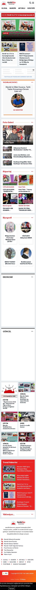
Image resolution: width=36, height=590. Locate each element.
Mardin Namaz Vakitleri (11, 543)
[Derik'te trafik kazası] (26, 416)
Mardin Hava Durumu (10, 541)
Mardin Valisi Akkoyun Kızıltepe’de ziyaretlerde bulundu (24, 399)
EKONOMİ (8, 277)
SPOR (28, 562)
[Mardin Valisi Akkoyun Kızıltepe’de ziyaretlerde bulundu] (26, 387)
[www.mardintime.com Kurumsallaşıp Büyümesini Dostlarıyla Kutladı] (7, 156)
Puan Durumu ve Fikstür (11, 548)
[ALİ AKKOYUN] (18, 100)
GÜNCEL (7, 331)
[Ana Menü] (33, 3)
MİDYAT (21, 562)
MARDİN (13, 8)
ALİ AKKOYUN (18, 110)
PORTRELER (6, 564)
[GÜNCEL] (32, 331)
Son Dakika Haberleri (10, 552)
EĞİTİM (5, 400)
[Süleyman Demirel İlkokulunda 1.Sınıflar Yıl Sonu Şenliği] (7, 149)
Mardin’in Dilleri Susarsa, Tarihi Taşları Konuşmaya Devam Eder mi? (18, 89)
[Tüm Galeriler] (32, 122)
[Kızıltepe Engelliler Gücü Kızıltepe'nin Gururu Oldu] (7, 163)
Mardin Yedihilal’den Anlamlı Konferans (9, 427)
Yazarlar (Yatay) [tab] (10, 82)
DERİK (22, 423)
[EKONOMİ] (32, 277)
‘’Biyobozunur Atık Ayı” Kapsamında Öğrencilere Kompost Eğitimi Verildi (9, 405)
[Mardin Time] (8, 3)
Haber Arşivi (8, 554)
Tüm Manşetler (8, 550)
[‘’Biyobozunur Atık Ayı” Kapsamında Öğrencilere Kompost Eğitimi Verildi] (9, 390)
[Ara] (30, 3)
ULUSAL (4, 8)
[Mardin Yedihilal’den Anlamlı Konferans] (9, 416)
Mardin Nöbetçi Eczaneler (12, 539)
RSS (6, 573)
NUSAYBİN (13, 562)
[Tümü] (32, 171)
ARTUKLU (21, 8)
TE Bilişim (23, 579)
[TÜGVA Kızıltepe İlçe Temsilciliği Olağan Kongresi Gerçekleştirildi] (26, 437)
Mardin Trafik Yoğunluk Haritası (13, 546)
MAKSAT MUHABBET (19, 564)
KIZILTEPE (31, 8)
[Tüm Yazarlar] (32, 82)
